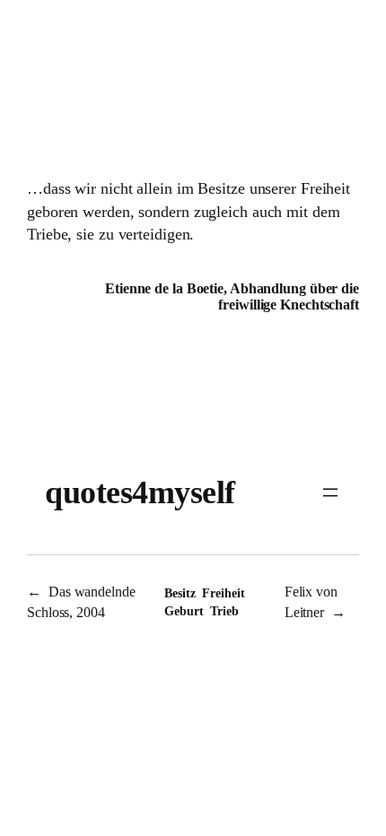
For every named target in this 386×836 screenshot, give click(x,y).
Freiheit (223, 593)
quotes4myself (140, 492)
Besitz (179, 593)
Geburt (183, 611)
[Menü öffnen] (330, 492)
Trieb (224, 611)
